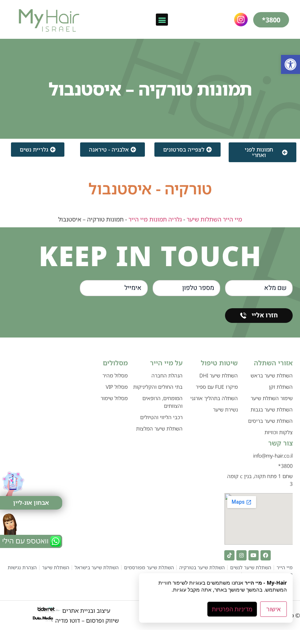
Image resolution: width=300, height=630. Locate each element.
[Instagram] (241, 555)
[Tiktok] (229, 555)
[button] (290, 64)
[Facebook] (265, 555)
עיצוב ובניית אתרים (85, 611)
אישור (273, 609)
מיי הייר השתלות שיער (214, 219)
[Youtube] (253, 555)
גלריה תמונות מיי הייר (155, 219)
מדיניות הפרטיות (232, 609)
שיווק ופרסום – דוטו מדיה (87, 620)
